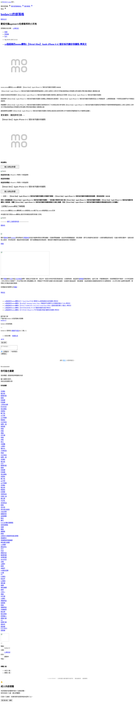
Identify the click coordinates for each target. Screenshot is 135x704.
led (1, 574)
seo (2, 620)
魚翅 (2, 453)
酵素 (2, 505)
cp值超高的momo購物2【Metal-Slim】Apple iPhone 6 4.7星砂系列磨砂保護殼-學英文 (45, 44)
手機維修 (4, 609)
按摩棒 (3, 603)
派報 (2, 561)
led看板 (3, 581)
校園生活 (15, 336)
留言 (17, 330)
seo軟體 (3, 544)
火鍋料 (3, 446)
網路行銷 (4, 618)
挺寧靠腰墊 (4, 525)
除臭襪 (3, 400)
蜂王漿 (3, 498)
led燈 (2, 572)
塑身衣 (3, 225)
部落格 (6, 34)
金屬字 (3, 568)
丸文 (11, 279)
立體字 (3, 564)
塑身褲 (3, 626)
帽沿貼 (3, 393)
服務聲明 (85, 678)
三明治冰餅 (4, 404)
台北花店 (4, 559)
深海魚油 (4, 503)
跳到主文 (4, 19)
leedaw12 (3, 320)
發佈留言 (3, 353)
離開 (10, 700)
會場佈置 (4, 557)
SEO (2, 548)
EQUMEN (4, 628)
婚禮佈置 (4, 555)
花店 (2, 550)
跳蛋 (2, 605)
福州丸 (3, 448)
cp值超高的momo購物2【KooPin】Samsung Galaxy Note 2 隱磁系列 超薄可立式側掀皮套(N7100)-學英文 (37, 303)
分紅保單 (4, 511)
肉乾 (2, 439)
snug (2, 463)
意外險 (3, 507)
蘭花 (2, 520)
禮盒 (15, 287)
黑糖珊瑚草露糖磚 (6, 540)
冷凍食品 (4, 450)
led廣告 (3, 576)
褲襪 (2, 585)
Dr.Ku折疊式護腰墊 (7, 522)
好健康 (3, 492)
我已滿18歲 (4, 700)
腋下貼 (3, 413)
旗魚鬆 (81, 279)
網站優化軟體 (5, 542)
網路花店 (4, 553)
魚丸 (2, 442)
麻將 (2, 589)
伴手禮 (3, 435)
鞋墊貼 (3, 420)
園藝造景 (4, 514)
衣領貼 (3, 391)
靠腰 (2, 527)
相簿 (5, 32)
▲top (2, 339)
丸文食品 (19, 279)
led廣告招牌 (4, 570)
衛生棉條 (4, 614)
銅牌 (2, 566)
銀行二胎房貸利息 (13, 221)
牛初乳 (3, 500)
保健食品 (4, 494)
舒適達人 (4, 616)
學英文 (3, 292)
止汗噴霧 (4, 417)
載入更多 (3, 342)
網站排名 (4, 547)
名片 (5, 36)
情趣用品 (4, 600)
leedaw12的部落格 (12, 14)
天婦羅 (3, 444)
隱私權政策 (78, 678)
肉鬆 (2, 431)
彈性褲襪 (4, 587)
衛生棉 (3, 611)
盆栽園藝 (4, 516)
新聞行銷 (4, 622)
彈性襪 (3, 583)
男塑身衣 (26, 237)
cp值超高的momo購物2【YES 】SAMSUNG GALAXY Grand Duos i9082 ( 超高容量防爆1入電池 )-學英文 (37, 305)
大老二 (3, 592)
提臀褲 (3, 630)
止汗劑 (3, 415)
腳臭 (2, 398)
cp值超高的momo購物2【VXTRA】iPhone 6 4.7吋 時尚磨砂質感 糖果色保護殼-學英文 (31, 310)
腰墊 (2, 529)
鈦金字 (3, 579)
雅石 (2, 518)
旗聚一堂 (4, 424)
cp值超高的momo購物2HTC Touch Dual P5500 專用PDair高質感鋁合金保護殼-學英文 (31, 301)
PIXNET (54, 678)
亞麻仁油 (4, 496)
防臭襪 (3, 402)
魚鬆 (2, 243)
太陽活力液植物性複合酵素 (9, 536)
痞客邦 (13, 330)
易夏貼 (3, 411)
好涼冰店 (4, 406)
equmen (13, 237)
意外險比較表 (5, 509)
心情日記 (16, 28)
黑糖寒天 (4, 538)
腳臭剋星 (4, 395)
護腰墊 (3, 531)
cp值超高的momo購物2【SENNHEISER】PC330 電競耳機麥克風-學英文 (27, 308)
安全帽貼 (4, 409)
